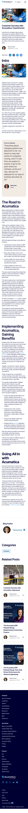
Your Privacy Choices (6, 803)
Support (4, 746)
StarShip (16, 423)
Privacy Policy (5, 792)
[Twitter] (10, 782)
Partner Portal (5, 771)
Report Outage (5, 800)
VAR (3, 756)
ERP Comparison (6, 739)
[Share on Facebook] (14, 55)
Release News (5, 713)
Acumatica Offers (6, 741)
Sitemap (4, 797)
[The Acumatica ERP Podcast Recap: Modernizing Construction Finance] (14, 613)
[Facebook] (3, 782)
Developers (5, 769)
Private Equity (5, 761)
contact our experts (15, 505)
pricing (16, 298)
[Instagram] (6, 782)
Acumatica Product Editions (9, 731)
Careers (4, 703)
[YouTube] (17, 782)
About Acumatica (6, 698)
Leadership (5, 701)
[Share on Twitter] (17, 55)
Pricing (3, 744)
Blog (3, 716)
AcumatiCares (5, 706)
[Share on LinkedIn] (10, 55)
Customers (6, 551)
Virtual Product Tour (7, 728)
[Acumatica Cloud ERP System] (8, 778)
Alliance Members (6, 764)
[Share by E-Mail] (21, 55)
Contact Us (5, 718)
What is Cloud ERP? (7, 726)
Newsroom (5, 711)
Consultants (5, 766)
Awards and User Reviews (8, 736)
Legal (3, 795)
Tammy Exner (11, 47)
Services (4, 759)
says (3, 128)
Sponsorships (5, 708)
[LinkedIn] (24, 530)
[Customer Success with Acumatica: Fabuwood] (14, 575)
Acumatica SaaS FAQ (7, 733)
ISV (3, 754)
